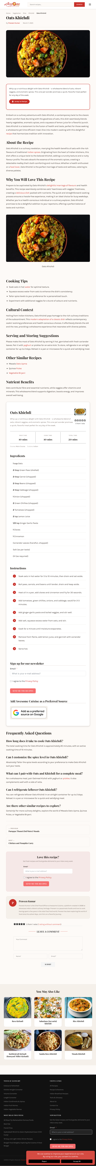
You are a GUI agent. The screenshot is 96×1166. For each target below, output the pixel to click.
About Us (53, 1102)
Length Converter (10, 1098)
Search (79, 4)
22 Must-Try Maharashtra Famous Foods (18, 1120)
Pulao (19, 368)
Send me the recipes (23, 691)
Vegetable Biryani (17, 373)
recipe (9, 133)
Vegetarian (17, 13)
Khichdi (31, 13)
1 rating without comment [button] (49, 924)
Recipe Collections (56, 1090)
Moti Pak (7, 1124)
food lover (15, 167)
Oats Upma (21, 363)
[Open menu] (90, 4)
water (27, 287)
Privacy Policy (31, 681)
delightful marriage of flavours (61, 185)
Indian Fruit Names (11, 1105)
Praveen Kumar (14, 23)
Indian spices (34, 152)
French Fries (8, 1128)
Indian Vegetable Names (13, 1109)
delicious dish (23, 193)
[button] (75, 420)
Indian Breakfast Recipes (59, 1094)
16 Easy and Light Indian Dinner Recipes (18, 1139)
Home (8, 13)
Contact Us (54, 1105)
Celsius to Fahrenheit (11, 1086)
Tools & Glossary (56, 1098)
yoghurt (27, 345)
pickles (66, 778)
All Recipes (54, 1086)
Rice (24, 13)
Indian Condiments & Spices (14, 1102)
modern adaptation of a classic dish (47, 319)
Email (13, 668)
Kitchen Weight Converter (13, 1090)
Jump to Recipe (21, 101)
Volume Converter (10, 1094)
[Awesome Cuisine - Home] (14, 4)
